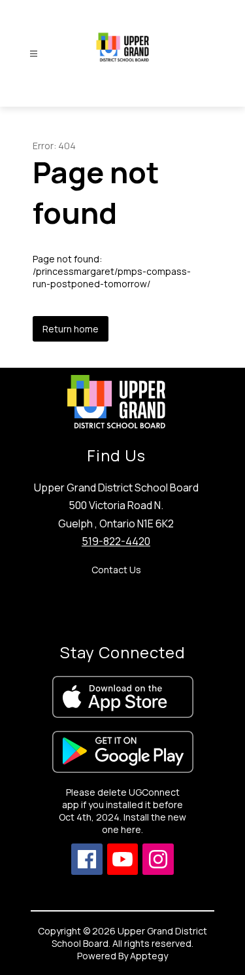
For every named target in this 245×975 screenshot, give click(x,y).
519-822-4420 (116, 541)
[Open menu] (33, 54)
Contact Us (116, 569)
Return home (70, 329)
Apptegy (149, 955)
